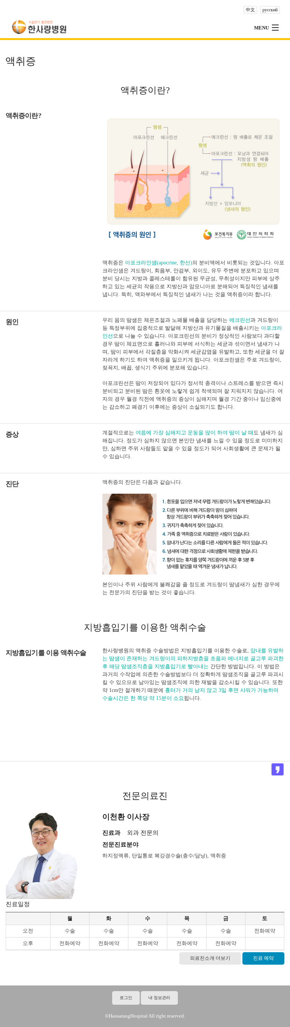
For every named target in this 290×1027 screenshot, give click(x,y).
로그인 (126, 997)
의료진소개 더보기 (210, 958)
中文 (250, 9)
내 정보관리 (159, 997)
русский (270, 9)
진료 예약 (263, 958)
